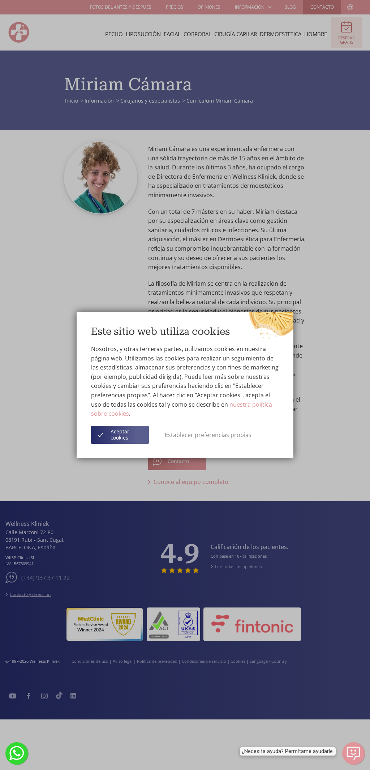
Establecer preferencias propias (208, 435)
